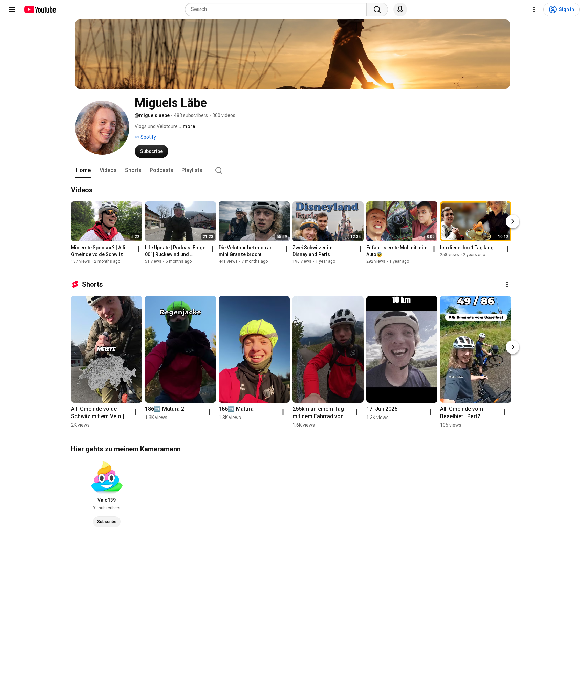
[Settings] (534, 9)
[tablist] (292, 170)
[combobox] (278, 9)
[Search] (377, 9)
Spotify (147, 137)
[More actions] (139, 249)
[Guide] (12, 9)
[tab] (83, 170)
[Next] (512, 221)
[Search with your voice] (400, 9)
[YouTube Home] (40, 9)
